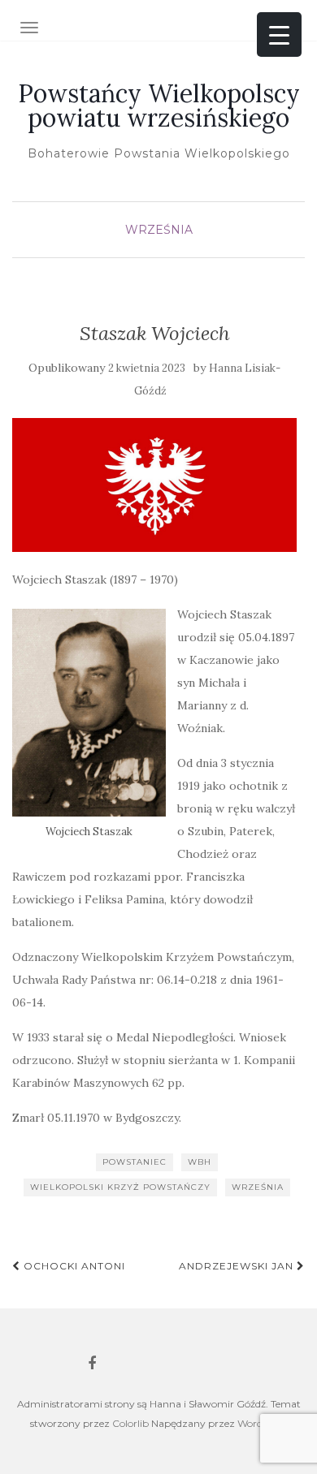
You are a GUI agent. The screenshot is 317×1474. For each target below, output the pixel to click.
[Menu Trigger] (279, 34)
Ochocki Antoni (72, 1266)
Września (159, 229)
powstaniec (134, 1162)
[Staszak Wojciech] (154, 485)
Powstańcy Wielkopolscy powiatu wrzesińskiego (159, 105)
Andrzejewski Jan (238, 1266)
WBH (199, 1162)
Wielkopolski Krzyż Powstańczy (120, 1187)
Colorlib (130, 1423)
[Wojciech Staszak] (89, 713)
